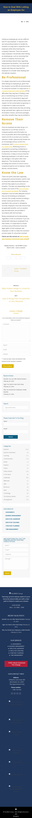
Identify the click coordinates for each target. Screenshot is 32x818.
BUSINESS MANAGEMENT (13, 515)
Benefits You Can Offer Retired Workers (15, 379)
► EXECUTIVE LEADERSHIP (16, 648)
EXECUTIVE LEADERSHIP (13, 519)
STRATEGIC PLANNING (12, 526)
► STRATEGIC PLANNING (16, 653)
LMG (16, 814)
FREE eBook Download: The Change (17, 664)
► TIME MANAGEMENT (16, 655)
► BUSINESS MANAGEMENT (16, 646)
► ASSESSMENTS (16, 644)
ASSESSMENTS (10, 512)
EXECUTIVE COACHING (12, 522)
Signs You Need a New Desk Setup (14, 384)
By (21, 245)
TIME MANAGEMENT (12, 529)
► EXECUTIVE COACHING (16, 651)
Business (11, 245)
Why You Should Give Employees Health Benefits (15, 391)
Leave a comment (20, 247)
